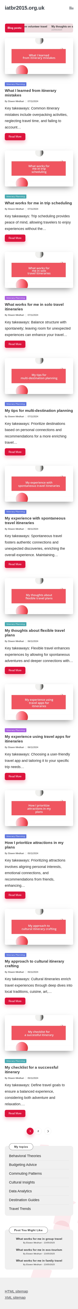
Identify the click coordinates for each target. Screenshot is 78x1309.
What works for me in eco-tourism (39, 1249)
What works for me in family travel (39, 1260)
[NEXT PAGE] (47, 1131)
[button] (47, 1131)
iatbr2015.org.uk (24, 8)
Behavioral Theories (25, 1156)
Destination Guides (24, 1200)
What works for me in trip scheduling (38, 203)
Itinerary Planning (15, 84)
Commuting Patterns (25, 1174)
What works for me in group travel (39, 1238)
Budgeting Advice (23, 1165)
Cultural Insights (22, 1182)
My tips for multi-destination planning (39, 410)
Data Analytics (20, 1191)
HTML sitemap (16, 1291)
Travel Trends (20, 1209)
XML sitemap (15, 1298)
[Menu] (71, 8)
